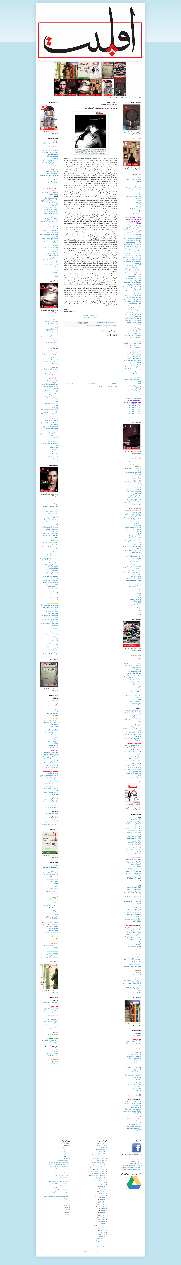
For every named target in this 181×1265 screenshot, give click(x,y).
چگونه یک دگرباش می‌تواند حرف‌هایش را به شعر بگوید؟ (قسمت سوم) (50, 874)
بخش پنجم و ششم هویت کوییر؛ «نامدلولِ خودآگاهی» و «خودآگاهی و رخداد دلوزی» (49, 754)
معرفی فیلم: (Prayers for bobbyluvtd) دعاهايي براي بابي (132, 983)
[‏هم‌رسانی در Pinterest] (79, 323)
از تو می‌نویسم (53, 745)
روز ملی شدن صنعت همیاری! (132, 758)
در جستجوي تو (54, 888)
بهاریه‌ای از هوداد (136, 826)
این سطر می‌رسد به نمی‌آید (133, 388)
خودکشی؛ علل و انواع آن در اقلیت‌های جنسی (59, 1189)
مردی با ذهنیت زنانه (135, 331)
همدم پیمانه (54, 640)
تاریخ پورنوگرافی (136, 1105)
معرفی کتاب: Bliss (134, 992)
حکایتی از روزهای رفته (134, 749)
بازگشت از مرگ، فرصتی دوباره (62, 1175)
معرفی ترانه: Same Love (133, 578)
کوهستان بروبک (53, 953)
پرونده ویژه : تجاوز (101, 1156)
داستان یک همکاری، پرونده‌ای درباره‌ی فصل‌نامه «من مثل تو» (132, 665)
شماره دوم (102, 1208)
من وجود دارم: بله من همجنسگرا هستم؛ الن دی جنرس (50, 226)
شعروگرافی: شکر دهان (51, 437)
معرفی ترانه (102, 1228)
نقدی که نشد (54, 726)
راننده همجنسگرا (53, 1055)
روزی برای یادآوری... (135, 756)
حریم (56, 938)
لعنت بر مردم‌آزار (53, 642)
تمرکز (139, 705)
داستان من (137, 866)
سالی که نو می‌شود (135, 208)
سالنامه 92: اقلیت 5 (135, 406)
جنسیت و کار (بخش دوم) (134, 489)
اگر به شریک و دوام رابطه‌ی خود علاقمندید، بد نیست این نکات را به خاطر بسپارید (50, 801)
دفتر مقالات (102, 1188)
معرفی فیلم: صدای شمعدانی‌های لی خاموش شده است (49, 615)
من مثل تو (138, 669)
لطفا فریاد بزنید (136, 330)
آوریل (66, 1203)
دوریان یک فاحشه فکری (134, 1124)
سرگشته (138, 1163)
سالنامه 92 (102, 1193)
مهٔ (67, 1201)
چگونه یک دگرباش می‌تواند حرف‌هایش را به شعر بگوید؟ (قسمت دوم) (133, 1043)
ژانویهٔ (66, 1209)
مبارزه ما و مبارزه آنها (52, 148)
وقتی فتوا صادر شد (52, 713)
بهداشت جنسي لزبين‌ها (133, 956)
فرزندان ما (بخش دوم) (51, 813)
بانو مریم (55, 715)
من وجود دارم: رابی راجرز (50, 426)
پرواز (139, 612)
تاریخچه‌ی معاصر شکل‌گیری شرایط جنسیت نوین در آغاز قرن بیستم (133, 734)
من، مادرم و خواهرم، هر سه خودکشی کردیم (59, 1166)
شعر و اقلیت (102, 1199)
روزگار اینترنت (137, 1086)
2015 (68, 1143)
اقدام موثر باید (54, 700)
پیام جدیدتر (113, 383)
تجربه (56, 889)
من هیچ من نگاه (136, 210)
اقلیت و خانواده (101, 1145)
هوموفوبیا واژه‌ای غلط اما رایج (49, 150)
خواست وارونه (54, 1049)
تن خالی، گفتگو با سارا (51, 396)
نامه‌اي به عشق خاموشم (132, 966)
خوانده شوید (137, 659)
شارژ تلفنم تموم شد (52, 1027)
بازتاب (103, 1147)
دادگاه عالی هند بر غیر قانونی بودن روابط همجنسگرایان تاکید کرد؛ (132, 303)
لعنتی (139, 595)
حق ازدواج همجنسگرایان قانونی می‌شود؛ (132, 230)
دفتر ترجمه (102, 1186)
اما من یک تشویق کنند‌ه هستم (133, 1169)
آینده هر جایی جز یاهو (52, 926)
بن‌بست (138, 392)
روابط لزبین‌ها (137, 480)
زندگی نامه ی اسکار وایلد (134, 1118)
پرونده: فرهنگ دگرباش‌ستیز (99, 1178)
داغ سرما (55, 272)
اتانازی (139, 533)
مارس (66, 1205)
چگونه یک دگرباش (50, 1010)
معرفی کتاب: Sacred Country (49, 824)
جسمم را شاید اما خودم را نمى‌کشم (61, 1172)
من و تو (138, 693)
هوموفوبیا (55, 158)
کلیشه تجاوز (54, 382)
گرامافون (55, 644)
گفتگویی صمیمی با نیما (133, 1075)
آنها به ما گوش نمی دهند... (50, 1002)
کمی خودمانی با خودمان (134, 1052)
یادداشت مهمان (101, 1246)
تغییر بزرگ (55, 711)
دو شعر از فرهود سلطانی (50, 732)
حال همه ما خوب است (134, 605)
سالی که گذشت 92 (101, 1195)
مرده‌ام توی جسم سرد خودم (49, 632)
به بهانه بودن (131, 461)
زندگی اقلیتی (102, 1191)
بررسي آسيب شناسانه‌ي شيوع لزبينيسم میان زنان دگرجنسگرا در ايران (49, 777)
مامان (56, 886)
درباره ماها (138, 466)
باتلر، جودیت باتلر (52, 916)
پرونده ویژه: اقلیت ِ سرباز (99, 1162)
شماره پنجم (102, 1202)
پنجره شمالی (137, 684)
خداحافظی (55, 449)
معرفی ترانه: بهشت (52, 432)
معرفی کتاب (54, 1063)
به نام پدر (49, 517)
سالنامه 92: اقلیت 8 (135, 411)
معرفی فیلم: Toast (135, 576)
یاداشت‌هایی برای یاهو (51, 932)
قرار (139, 880)
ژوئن (67, 1198)
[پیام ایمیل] (90, 322)
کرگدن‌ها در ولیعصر (135, 599)
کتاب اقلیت (102, 1227)
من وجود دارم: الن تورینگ (133, 358)
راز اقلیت (103, 1190)
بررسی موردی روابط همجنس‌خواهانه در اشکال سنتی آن (50, 788)
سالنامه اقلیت (137, 398)
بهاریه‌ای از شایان (136, 819)
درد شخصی (54, 251)
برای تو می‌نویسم (53, 630)
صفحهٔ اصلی (91, 383)
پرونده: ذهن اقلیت (101, 1177)
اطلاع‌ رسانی (102, 1143)
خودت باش (55, 1061)
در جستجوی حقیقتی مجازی (50, 586)
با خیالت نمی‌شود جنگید (51, 634)
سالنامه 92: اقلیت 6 (135, 408)
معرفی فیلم (102, 1230)
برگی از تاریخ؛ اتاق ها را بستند (49, 924)
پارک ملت (138, 686)
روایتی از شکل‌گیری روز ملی (132, 745)
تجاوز (56, 401)
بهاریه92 (103, 1152)
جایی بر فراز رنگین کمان (134, 1054)
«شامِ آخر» (55, 885)
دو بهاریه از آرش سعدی (134, 821)
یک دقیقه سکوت (136, 213)
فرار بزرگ (55, 407)
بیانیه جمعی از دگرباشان (134, 747)
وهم (139, 941)
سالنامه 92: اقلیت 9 (135, 413)
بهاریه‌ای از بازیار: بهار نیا (134, 842)
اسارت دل (55, 458)
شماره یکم (102, 1223)
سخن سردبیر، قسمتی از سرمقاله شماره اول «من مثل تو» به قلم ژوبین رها (132, 677)
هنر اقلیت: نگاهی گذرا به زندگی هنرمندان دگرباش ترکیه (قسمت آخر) (49, 221)
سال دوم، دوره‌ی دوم (50, 506)
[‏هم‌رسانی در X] (83, 323)
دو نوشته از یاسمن (135, 385)
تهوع (56, 735)
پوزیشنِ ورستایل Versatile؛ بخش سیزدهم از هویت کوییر (56, 1196)
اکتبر (67, 1151)
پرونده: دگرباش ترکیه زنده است (98, 1175)
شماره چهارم (102, 1204)
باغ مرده (138, 589)
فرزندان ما (137, 974)
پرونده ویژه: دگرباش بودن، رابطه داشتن (96, 1171)
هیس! (56, 405)
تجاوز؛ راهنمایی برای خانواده (132, 343)
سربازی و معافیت (53, 1048)
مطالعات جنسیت (136, 1088)
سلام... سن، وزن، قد (52, 584)
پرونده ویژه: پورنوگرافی (99, 1165)
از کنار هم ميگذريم (52, 773)
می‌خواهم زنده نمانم (135, 521)
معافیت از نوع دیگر (52, 1053)
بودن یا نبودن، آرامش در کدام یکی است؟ (60, 1187)
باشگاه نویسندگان (101, 1149)
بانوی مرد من (54, 737)
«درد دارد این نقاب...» (134, 701)
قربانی (138, 944)
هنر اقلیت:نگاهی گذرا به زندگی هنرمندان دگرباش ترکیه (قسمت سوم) (132, 354)
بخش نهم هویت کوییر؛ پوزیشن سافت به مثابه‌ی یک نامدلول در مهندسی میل (49, 560)
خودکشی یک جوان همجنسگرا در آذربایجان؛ (132, 318)
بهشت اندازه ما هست (134, 333)
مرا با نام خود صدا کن (52, 955)
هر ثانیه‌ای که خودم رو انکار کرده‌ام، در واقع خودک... (57, 1181)
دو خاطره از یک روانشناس (50, 160)
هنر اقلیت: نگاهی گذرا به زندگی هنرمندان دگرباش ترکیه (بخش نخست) (132, 572)
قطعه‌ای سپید (136, 864)
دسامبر (66, 1147)
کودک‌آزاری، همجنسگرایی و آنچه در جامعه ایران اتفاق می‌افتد (50, 386)
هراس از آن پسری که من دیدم (49, 175)
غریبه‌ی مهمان (54, 453)
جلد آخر (138, 1161)
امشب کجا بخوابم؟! (134, 878)
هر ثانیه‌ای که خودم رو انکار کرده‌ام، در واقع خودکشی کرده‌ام (133, 529)
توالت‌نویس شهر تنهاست (51, 792)
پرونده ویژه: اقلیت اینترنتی (99, 1164)
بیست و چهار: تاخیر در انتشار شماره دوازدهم (59, 1162)
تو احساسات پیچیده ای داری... (49, 1025)
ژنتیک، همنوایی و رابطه (51, 198)
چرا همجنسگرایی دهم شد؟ (50, 867)
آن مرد (139, 383)
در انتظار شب (137, 390)
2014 (68, 1145)
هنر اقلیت (103, 1236)
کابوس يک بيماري (135, 964)
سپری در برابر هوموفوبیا (51, 165)
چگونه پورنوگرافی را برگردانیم (132, 1103)
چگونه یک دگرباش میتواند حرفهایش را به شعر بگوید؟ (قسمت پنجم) (50, 722)
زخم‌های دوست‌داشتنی (51, 646)
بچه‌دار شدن (54, 181)
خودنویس (55, 739)
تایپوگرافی (103, 1180)
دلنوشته (56, 268)
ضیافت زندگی (54, 531)
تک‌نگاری (103, 1182)
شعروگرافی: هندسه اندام (50, 242)
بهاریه (139, 211)
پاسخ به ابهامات (53, 928)
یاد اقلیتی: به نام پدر (100, 1239)
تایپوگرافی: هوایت (135, 373)
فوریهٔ (67, 1207)
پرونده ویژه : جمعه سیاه (99, 1158)
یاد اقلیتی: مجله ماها (101, 1245)
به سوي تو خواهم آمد (133, 869)
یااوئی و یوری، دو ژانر (52, 611)
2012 (68, 1214)
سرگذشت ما (137, 688)
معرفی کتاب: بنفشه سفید (133, 580)
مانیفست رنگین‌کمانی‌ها (134, 1056)
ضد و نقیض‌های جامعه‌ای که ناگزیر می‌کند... (59, 1192)
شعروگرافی (102, 1201)
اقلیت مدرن (54, 578)
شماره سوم (102, 1212)
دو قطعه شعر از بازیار (52, 1019)
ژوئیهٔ (67, 1158)
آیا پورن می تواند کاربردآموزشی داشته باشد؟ (133, 1108)
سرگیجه (56, 340)
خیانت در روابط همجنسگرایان (49, 200)
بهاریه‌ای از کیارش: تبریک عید (132, 844)
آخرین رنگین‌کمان (136, 387)
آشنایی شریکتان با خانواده (50, 213)
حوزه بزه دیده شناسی (51, 342)
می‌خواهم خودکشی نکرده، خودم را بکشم (59, 1183)
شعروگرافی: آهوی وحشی (133, 371)
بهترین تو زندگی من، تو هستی (49, 957)
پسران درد (137, 972)
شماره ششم (102, 1214)
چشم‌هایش (137, 1062)
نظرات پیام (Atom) (104, 386)
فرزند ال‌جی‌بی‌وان (53, 930)
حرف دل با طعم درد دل (51, 255)
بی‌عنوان (138, 607)
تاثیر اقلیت (138, 1090)
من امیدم (138, 202)
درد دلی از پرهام (136, 689)
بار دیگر (56, 460)
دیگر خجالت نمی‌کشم (52, 380)
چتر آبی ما (55, 743)
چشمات (138, 614)
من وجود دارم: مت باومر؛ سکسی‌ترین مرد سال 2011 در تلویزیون (132, 719)
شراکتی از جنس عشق (51, 940)
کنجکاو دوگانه (53, 568)
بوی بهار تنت (137, 206)
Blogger (85, 1251)
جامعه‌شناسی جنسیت (52, 1034)
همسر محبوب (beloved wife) (133, 1167)
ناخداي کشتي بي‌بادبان (133, 859)
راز (57, 274)
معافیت (56, 1051)
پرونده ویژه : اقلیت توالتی (99, 1154)
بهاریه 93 (103, 1151)
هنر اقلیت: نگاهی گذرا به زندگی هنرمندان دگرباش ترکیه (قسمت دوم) (49, 422)
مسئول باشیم (137, 1035)
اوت (67, 1156)
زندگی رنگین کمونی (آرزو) (133, 695)
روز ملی (138, 754)
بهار (140, 194)
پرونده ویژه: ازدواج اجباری (99, 1160)
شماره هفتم (102, 1219)
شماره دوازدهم (102, 1206)
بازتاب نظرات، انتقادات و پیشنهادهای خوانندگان (50, 329)
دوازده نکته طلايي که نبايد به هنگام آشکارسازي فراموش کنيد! (132, 712)
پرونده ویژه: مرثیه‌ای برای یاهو (98, 1173)
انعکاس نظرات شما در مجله (50, 705)
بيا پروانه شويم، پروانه (133, 862)
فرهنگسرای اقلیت (101, 1225)
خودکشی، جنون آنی (135, 535)
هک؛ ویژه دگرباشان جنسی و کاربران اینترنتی (133, 558)
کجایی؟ (139, 610)
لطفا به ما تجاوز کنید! (52, 394)
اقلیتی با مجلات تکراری (134, 1084)
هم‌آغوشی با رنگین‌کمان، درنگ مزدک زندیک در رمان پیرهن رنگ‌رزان (49, 607)
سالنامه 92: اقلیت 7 (135, 409)
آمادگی (139, 603)
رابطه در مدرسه (53, 780)
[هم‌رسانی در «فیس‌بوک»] (81, 323)
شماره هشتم (90, 325)
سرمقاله (103, 1197)
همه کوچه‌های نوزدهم (52, 456)
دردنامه (139, 697)
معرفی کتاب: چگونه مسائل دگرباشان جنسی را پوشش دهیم (133, 367)
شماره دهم (102, 1210)
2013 (68, 1212)
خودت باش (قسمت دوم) (134, 1126)
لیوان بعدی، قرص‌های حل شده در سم (60, 1168)
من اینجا (138, 593)
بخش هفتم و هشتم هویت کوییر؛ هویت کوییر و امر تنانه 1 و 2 (132, 728)
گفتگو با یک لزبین (53, 588)
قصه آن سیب (54, 447)
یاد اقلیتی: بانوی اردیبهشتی (99, 1238)
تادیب (56, 270)
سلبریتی (55, 257)
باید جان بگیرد (137, 394)
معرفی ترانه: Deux (135, 364)
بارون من (138, 597)
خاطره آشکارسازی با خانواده (132, 716)
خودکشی (67, 1194)
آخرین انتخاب (137, 544)
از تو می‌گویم (54, 747)
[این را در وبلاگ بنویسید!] (85, 323)
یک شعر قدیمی (136, 703)
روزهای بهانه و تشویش (134, 691)
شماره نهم (102, 1215)
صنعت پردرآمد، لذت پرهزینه (133, 1101)
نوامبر (66, 1149)
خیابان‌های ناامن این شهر (51, 143)
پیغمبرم (56, 276)
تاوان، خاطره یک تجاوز (51, 403)
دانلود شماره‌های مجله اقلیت (90, 315)
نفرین (56, 263)
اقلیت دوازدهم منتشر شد (63, 1160)
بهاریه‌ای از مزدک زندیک (134, 836)
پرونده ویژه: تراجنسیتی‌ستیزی (98, 1167)
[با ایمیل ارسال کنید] (87, 323)
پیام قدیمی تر (69, 383)
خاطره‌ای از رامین (53, 741)
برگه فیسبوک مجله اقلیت (90, 317)
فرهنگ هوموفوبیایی (52, 156)
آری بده (56, 454)
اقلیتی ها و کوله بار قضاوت (133, 1096)
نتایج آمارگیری (54, 794)
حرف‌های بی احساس (52, 253)
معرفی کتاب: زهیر (135, 777)
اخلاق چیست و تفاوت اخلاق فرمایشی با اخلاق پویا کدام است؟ (50, 535)
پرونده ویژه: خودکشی (99, 325)
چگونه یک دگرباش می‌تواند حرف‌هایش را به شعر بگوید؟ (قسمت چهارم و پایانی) (133, 851)
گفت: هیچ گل (137, 601)
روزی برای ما (137, 760)
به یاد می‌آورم (137, 1060)
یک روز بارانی (137, 1050)
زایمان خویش (137, 1077)
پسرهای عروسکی (53, 733)
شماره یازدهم (102, 1221)
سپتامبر (66, 1154)
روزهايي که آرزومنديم (133, 871)
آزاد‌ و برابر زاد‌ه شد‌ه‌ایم (135, 1165)
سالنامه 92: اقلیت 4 (135, 404)
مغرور (139, 591)
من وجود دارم (137, 1079)
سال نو (139, 200)
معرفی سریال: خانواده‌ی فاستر (49, 822)
